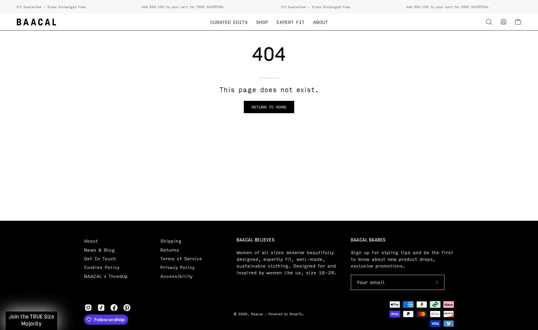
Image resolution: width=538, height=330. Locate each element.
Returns (169, 249)
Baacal (258, 314)
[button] (489, 22)
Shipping (171, 240)
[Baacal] (36, 21)
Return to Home (269, 107)
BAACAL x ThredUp (106, 276)
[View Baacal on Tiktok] (101, 307)
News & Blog (99, 249)
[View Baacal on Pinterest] (127, 307)
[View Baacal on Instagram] (88, 307)
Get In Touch (100, 258)
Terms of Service (181, 258)
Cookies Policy (101, 267)
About (91, 240)
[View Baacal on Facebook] (114, 307)
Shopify (295, 314)
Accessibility (176, 276)
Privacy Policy (177, 267)
